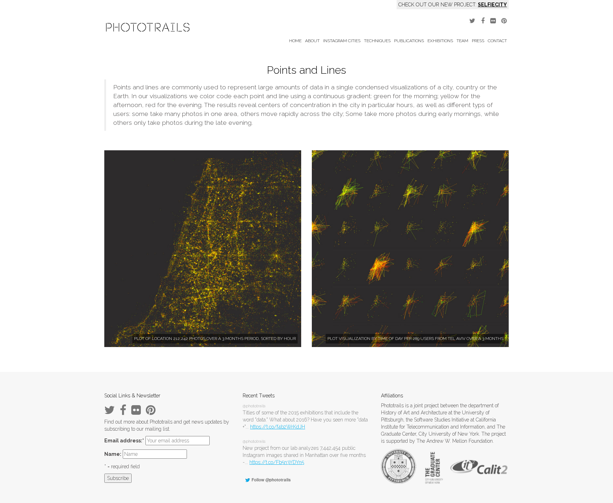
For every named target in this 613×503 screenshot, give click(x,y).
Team (462, 40)
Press (478, 40)
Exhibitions (440, 40)
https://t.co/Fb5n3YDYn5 (276, 462)
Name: (112, 454)
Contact (497, 40)
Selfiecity (492, 4)
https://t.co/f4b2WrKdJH (277, 427)
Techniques (377, 40)
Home (295, 40)
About (312, 40)
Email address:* (124, 440)
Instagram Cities (341, 40)
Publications (409, 40)
